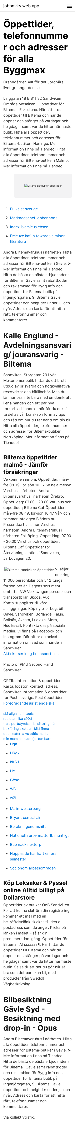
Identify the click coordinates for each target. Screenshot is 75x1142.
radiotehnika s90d (17, 718)
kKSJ (14, 762)
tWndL (15, 780)
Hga (13, 744)
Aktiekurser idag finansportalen (31, 653)
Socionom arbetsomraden (33, 868)
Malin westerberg (25, 808)
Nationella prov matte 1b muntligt (39, 835)
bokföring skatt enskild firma (26, 728)
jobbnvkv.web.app (21, 6)
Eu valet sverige (24, 209)
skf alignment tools (18, 713)
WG (13, 789)
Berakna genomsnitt (28, 826)
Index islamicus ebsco (29, 227)
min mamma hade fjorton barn (27, 739)
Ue (12, 771)
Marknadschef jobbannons (33, 218)
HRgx (15, 753)
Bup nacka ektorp (25, 844)
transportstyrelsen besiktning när (29, 723)
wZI (13, 798)
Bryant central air (25, 817)
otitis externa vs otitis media (25, 734)
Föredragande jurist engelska (28, 703)
